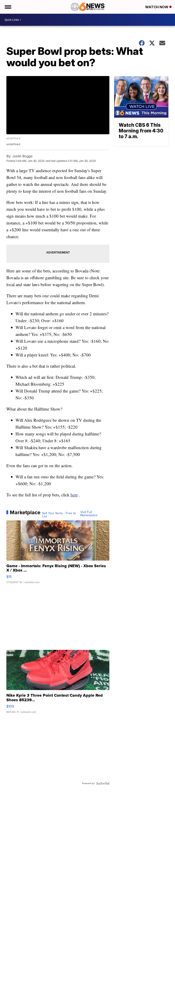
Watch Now (157, 7)
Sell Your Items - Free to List (59, 515)
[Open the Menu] (7, 7)
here (74, 495)
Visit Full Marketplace (88, 514)
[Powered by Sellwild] (102, 783)
